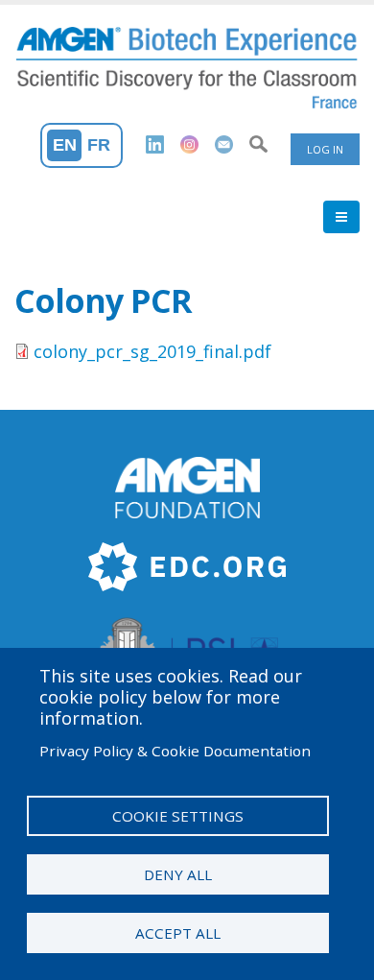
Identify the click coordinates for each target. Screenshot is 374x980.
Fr (98, 145)
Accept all (178, 933)
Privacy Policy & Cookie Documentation (175, 750)
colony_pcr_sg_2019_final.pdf (152, 351)
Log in (325, 149)
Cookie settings (178, 815)
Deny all (178, 874)
